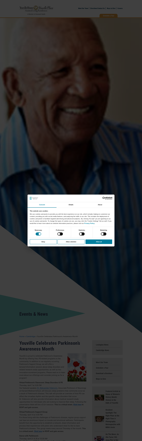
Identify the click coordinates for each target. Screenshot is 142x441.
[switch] (60, 233)
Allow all (99, 242)
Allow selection (71, 242)
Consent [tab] (42, 205)
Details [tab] (71, 205)
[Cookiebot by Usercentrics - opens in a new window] (103, 198)
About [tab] (100, 205)
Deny (43, 242)
